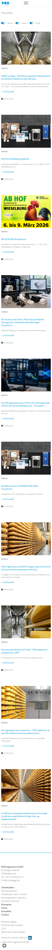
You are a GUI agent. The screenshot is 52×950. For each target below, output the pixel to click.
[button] (4, 945)
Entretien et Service (10, 901)
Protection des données (12, 925)
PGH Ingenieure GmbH (18, 942)
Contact (5, 914)
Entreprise (6, 904)
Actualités (6, 911)
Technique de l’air (9, 890)
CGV (3, 928)
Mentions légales (9, 921)
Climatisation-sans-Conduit (14, 894)
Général (4, 68)
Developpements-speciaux (13, 897)
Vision (4, 907)
